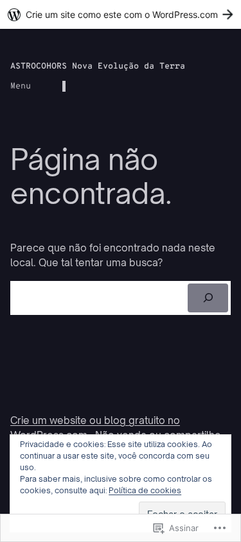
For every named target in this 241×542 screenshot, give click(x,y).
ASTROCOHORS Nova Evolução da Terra (97, 66)
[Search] (208, 298)
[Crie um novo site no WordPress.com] (120, 14)
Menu (20, 86)
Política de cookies (145, 490)
